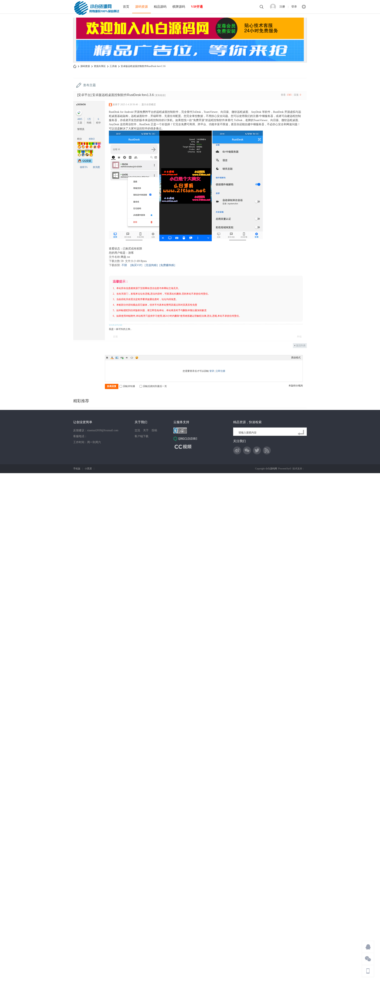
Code (132, 358)
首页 (126, 6)
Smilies (137, 358)
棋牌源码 (178, 6)
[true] (302, 433)
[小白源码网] (96, 7)
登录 (294, 6)
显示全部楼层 (149, 104)
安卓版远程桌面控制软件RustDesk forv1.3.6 (143, 66)
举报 (299, 336)
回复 (115, 336)
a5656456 (81, 104)
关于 (146, 430)
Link (122, 358)
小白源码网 (74, 66)
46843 (92, 138)
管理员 (80, 129)
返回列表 (301, 345)
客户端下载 (141, 436)
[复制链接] (160, 95)
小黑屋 (88, 468)
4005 (79, 119)
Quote (127, 358)
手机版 (76, 468)
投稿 (154, 430)
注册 (282, 6)
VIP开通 (197, 6)
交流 (137, 430)
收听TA (84, 167)
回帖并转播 (129, 386)
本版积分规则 (296, 385)
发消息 (96, 167)
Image (117, 358)
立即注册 (220, 371)
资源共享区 (100, 66)
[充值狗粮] (151, 265)
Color (112, 358)
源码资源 (141, 6)
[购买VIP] (136, 265)
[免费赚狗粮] (167, 265)
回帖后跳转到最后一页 (155, 386)
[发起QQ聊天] (84, 162)
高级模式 (296, 357)
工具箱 (113, 66)
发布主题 (89, 85)
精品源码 (160, 6)
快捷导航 (304, 6)
